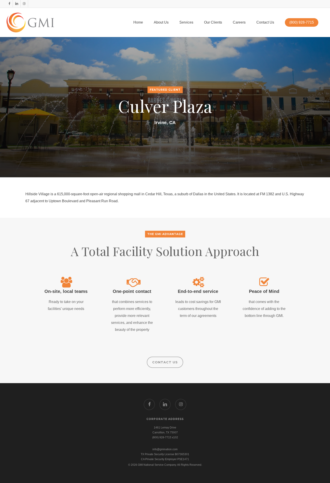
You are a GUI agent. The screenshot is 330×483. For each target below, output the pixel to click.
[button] (165, 362)
